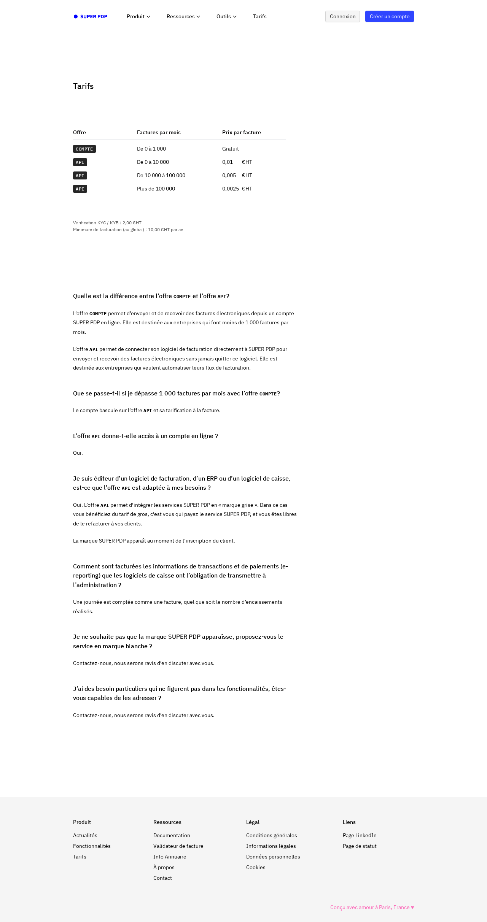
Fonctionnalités (92, 846)
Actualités (85, 835)
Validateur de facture (178, 846)
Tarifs (260, 16)
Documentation (171, 835)
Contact (162, 877)
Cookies (256, 867)
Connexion (343, 16)
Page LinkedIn (360, 835)
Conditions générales (271, 835)
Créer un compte (390, 16)
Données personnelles (273, 856)
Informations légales (271, 846)
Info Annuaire (169, 856)
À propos (164, 867)
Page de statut (360, 846)
